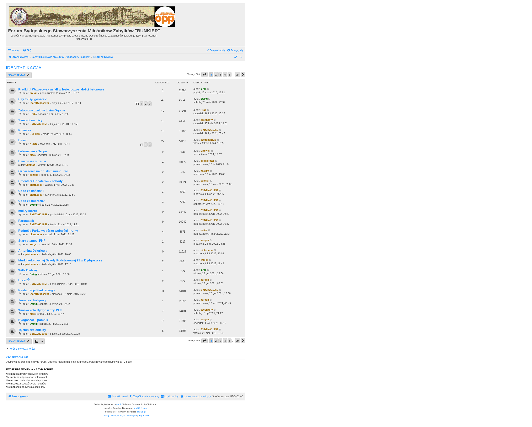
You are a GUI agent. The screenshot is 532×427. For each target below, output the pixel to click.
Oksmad (30, 164)
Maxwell (205, 150)
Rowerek (24, 130)
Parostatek (26, 220)
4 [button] (225, 74)
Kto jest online (17, 357)
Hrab (33, 114)
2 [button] (216, 74)
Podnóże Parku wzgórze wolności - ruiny (48, 230)
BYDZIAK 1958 (38, 124)
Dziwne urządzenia (32, 161)
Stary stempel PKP (32, 240)
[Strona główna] (92, 16)
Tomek (204, 260)
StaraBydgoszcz (39, 103)
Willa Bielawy (28, 270)
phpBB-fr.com (140, 408)
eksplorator (207, 160)
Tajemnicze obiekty (32, 330)
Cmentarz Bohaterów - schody (40, 181)
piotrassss (36, 184)
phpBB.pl (141, 412)
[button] (204, 74)
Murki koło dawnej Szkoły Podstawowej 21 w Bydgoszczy (60, 260)
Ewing (204, 98)
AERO (33, 144)
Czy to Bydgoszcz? (32, 99)
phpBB (119, 404)
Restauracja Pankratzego (36, 290)
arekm (33, 93)
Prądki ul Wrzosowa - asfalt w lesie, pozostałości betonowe (61, 89)
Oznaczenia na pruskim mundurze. (43, 171)
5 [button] (229, 74)
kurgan (34, 244)
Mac (32, 155)
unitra (204, 230)
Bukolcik (35, 134)
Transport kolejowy (32, 300)
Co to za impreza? (31, 201)
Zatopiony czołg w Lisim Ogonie (41, 110)
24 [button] (237, 74)
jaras (204, 89)
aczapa (34, 174)
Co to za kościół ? (31, 191)
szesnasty (207, 119)
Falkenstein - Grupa (32, 151)
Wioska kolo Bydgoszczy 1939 (40, 310)
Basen (22, 140)
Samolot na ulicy (30, 120)
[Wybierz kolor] (236, 57)
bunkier (205, 180)
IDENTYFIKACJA (24, 67)
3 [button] (220, 74)
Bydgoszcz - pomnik (33, 320)
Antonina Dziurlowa (32, 250)
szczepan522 (208, 139)
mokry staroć (27, 210)
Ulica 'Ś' (24, 280)
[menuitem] (27, 50)
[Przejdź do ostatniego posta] (208, 89)
